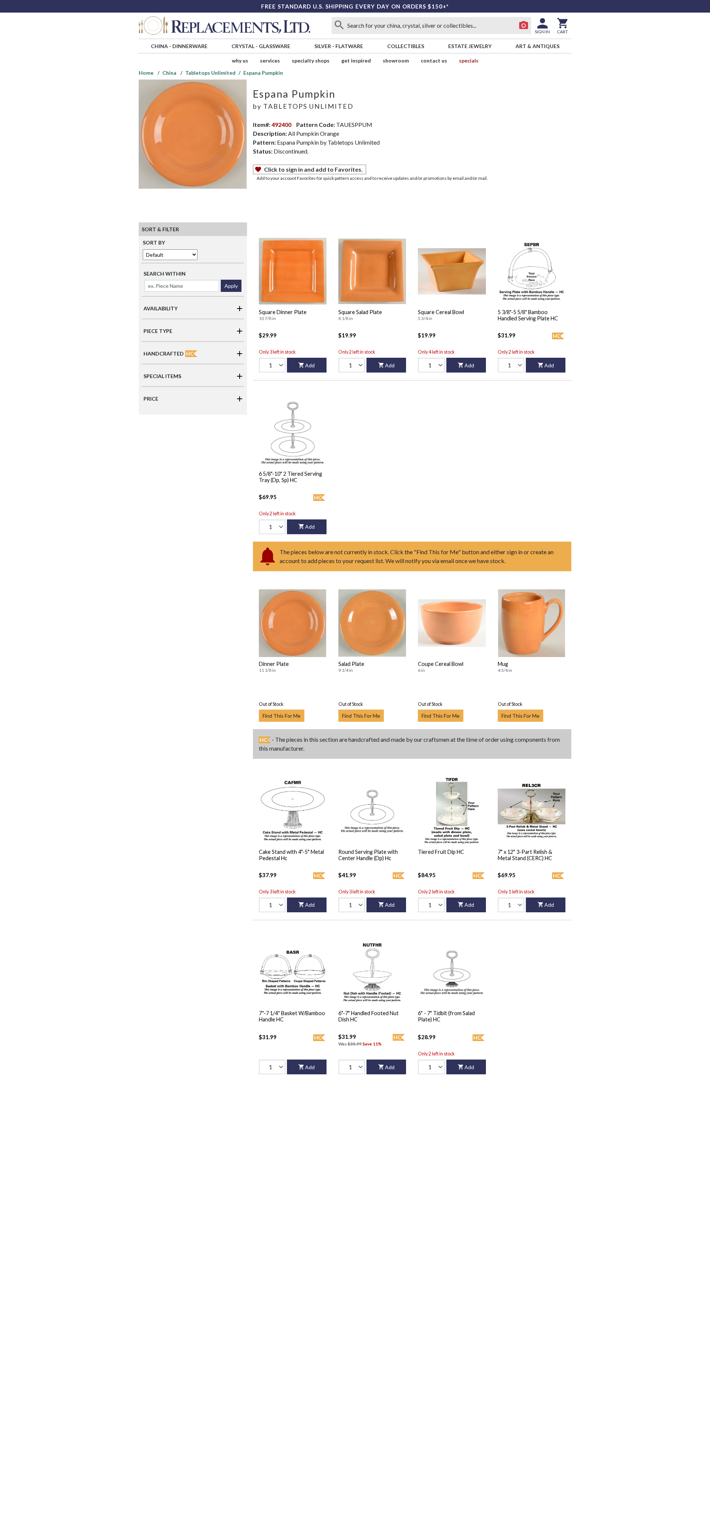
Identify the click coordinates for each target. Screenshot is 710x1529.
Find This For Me (282, 716)
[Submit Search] (339, 25)
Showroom (396, 60)
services (270, 60)
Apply (231, 286)
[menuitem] (179, 46)
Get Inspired (356, 60)
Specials (469, 60)
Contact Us (434, 60)
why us (240, 60)
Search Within (164, 273)
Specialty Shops (310, 60)
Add (310, 365)
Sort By (154, 242)
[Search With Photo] (523, 25)
